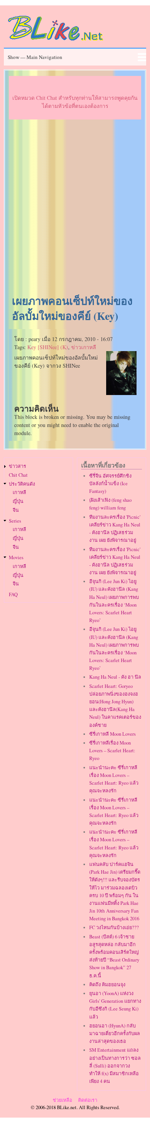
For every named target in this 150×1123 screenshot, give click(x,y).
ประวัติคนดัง (22, 484)
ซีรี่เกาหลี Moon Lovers (112, 734)
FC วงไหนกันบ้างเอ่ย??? (114, 927)
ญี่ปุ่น (18, 501)
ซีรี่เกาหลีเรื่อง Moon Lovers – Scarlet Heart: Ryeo (112, 751)
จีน (16, 510)
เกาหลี (19, 492)
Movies (16, 557)
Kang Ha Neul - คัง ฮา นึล (115, 677)
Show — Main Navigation (35, 57)
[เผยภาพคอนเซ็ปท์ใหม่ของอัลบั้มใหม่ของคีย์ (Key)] (121, 393)
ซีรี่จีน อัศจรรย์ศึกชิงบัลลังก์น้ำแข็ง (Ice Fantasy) (110, 483)
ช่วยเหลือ (62, 1100)
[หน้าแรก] (56, 41)
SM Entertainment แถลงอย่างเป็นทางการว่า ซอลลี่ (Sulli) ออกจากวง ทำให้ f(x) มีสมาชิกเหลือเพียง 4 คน (115, 1065)
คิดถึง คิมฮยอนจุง (107, 984)
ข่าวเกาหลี (83, 347)
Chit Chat (18, 475)
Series (15, 521)
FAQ (13, 594)
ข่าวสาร (17, 466)
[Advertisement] (75, 207)
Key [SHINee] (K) (47, 347)
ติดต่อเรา (87, 1100)
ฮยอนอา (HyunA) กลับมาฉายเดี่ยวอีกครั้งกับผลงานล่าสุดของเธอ (114, 1033)
